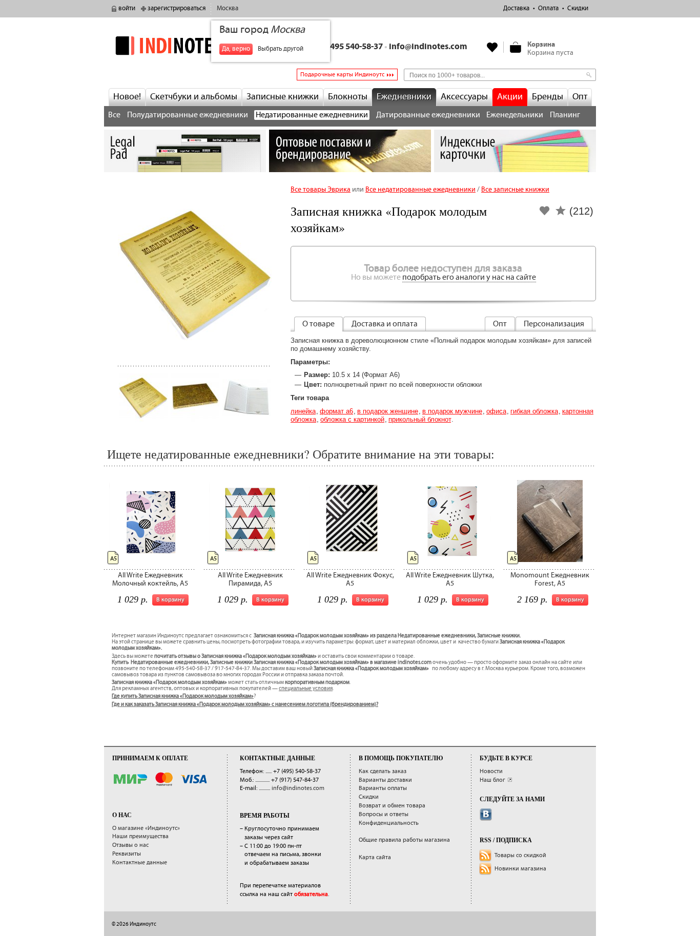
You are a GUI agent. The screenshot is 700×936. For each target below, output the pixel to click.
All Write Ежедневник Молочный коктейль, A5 (150, 579)
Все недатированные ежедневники (420, 189)
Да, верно (236, 49)
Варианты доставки (385, 780)
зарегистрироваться (176, 8)
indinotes (185, 45)
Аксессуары (464, 97)
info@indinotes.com (428, 47)
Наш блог (492, 780)
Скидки (577, 8)
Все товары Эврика (321, 189)
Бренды (547, 97)
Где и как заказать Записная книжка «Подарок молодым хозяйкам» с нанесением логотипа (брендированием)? (245, 704)
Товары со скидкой (520, 855)
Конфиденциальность (389, 823)
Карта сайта (375, 857)
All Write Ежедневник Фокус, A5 (350, 579)
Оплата (548, 8)
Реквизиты (126, 853)
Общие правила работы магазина (404, 840)
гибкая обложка (534, 411)
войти (126, 8)
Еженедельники (514, 115)
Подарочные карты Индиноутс (342, 74)
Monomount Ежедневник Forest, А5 (549, 579)
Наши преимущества (140, 836)
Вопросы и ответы (383, 814)
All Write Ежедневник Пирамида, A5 (250, 579)
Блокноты (347, 97)
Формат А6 (336, 411)
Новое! (127, 97)
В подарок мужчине (452, 411)
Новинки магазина (520, 868)
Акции (510, 97)
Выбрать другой (280, 49)
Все (114, 115)
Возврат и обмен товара (392, 805)
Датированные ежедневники (428, 115)
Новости (491, 771)
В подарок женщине (387, 411)
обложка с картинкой (352, 419)
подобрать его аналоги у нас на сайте (469, 277)
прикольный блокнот (419, 419)
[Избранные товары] (492, 47)
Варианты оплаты (383, 788)
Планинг (565, 115)
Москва (227, 8)
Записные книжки (282, 97)
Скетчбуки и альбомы (193, 97)
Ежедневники (404, 97)
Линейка (303, 411)
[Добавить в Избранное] (544, 214)
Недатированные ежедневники (312, 115)
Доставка (516, 8)
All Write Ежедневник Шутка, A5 (450, 579)
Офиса (496, 411)
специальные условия (306, 688)
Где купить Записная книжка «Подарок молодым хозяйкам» (183, 696)
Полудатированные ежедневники (187, 115)
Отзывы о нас (130, 845)
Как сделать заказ (382, 771)
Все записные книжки (515, 189)
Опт (579, 97)
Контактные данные (139, 862)
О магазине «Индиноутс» (146, 828)
